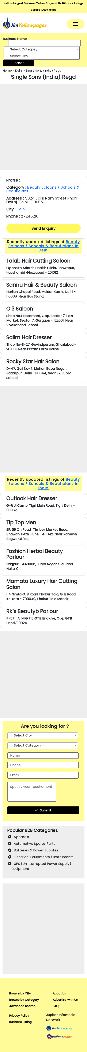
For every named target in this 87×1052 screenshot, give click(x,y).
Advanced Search (22, 1006)
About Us (59, 993)
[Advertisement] (43, 127)
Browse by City (20, 993)
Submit (46, 810)
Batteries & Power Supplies (36, 850)
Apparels (21, 836)
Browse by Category (24, 1000)
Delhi (18, 70)
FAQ (56, 1006)
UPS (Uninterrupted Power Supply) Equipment (41, 866)
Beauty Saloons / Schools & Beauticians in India (44, 484)
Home (7, 70)
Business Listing (20, 1022)
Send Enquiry (43, 228)
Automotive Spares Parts (34, 843)
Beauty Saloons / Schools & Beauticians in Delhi (44, 246)
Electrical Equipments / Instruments (43, 857)
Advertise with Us (65, 1000)
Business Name (15, 38)
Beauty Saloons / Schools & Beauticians (42, 189)
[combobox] (42, 49)
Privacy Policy (19, 1015)
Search (18, 63)
